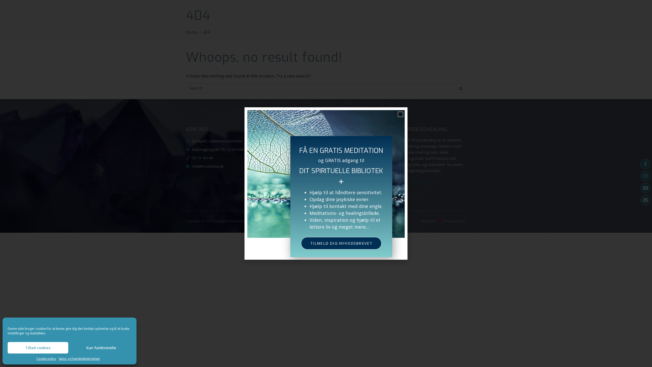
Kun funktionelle (101, 347)
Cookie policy (46, 359)
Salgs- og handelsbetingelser (79, 359)
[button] (400, 114)
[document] (326, 183)
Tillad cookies (38, 347)
